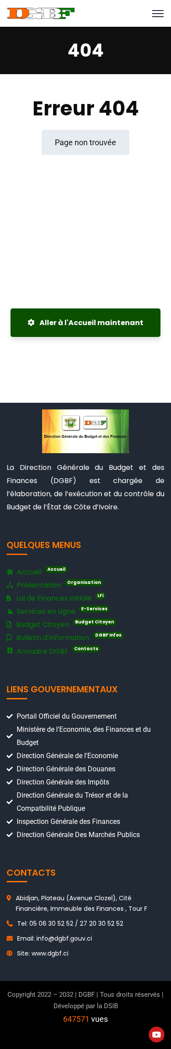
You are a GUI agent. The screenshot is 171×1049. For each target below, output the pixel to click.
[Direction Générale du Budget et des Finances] (41, 13)
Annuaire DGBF (56, 650)
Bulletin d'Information (67, 637)
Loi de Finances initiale (58, 597)
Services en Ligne (61, 610)
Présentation (58, 584)
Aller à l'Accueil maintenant (90, 323)
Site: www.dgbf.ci (42, 953)
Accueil (40, 571)
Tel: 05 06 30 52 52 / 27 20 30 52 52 (70, 923)
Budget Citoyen (64, 624)
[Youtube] (156, 1034)
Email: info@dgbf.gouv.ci (54, 938)
